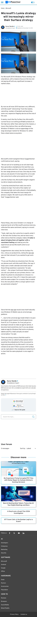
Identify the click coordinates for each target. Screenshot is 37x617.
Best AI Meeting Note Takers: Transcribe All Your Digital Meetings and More (18, 504)
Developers (4, 543)
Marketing (4, 549)
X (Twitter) (14, 533)
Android (3, 564)
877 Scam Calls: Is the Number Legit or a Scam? (18, 521)
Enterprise (4, 546)
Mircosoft (4, 561)
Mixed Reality (5, 608)
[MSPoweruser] (13, 2)
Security (3, 553)
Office (3, 571)
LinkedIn (23, 533)
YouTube (19, 533)
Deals (2, 580)
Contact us (24, 614)
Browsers (4, 601)
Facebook (9, 533)
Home (2, 8)
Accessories (5, 586)
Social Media (5, 605)
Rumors (3, 583)
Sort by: (22, 449)
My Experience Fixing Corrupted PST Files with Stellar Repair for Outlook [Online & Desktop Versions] (18, 480)
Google (3, 568)
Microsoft (8, 8)
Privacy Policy (14, 614)
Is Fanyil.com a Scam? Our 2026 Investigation (18, 512)
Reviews (3, 598)
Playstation (4, 590)
